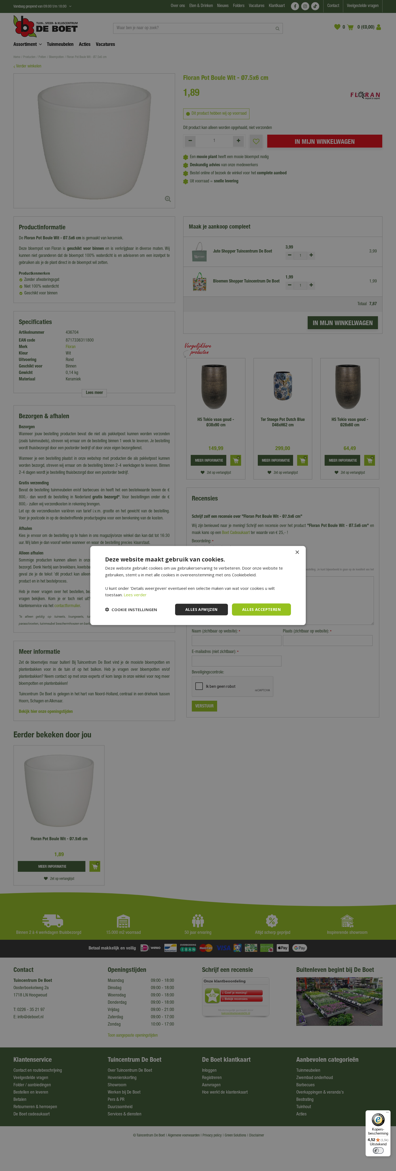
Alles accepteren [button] (261, 609)
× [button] (297, 552)
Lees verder (135, 594)
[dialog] (198, 585)
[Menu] (387, 1113)
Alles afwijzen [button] (201, 609)
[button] (131, 609)
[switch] (378, 1150)
